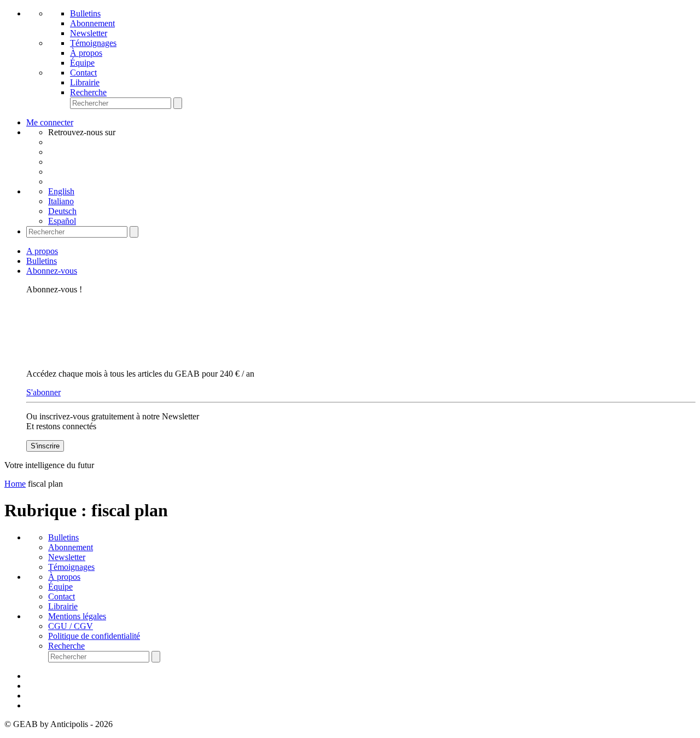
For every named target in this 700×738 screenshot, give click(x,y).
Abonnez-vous (51, 270)
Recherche (88, 92)
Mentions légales (77, 616)
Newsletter (88, 33)
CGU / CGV (70, 626)
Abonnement (92, 23)
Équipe (82, 62)
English (61, 191)
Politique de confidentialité (94, 636)
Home (15, 483)
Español (62, 221)
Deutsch (62, 211)
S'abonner (43, 392)
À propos (86, 52)
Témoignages (93, 43)
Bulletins (85, 13)
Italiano (61, 201)
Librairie (85, 82)
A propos (42, 251)
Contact (83, 72)
